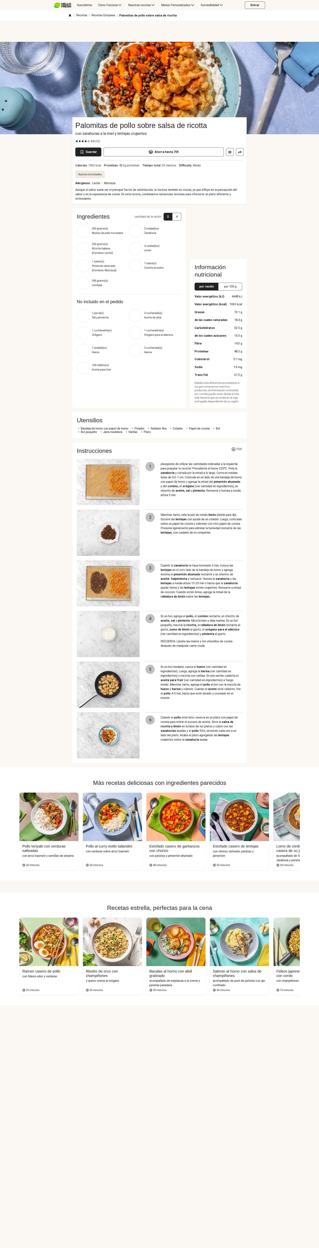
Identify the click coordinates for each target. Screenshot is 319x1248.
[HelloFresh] (62, 5)
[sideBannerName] (218, 231)
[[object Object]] (230, 152)
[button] (129, 216)
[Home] (70, 15)
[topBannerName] (159, 31)
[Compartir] (240, 152)
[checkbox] (76, 141)
